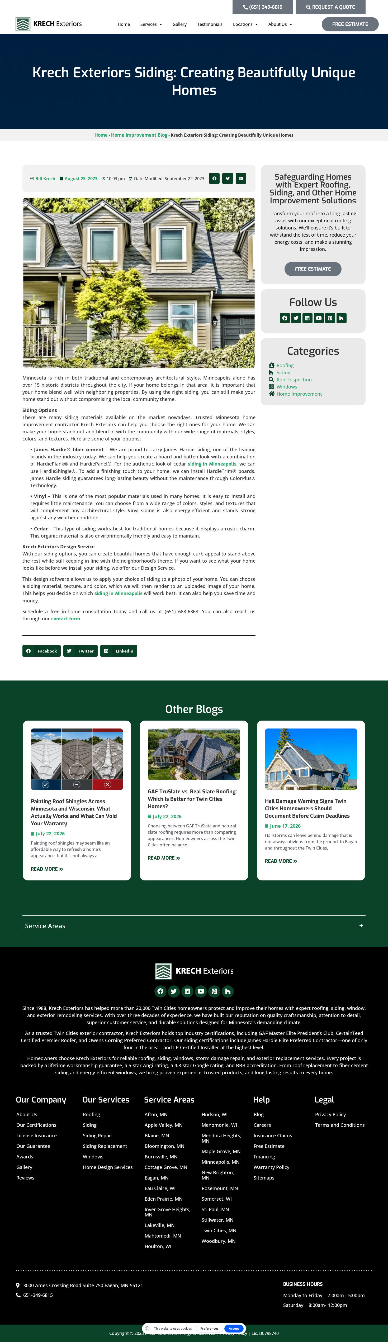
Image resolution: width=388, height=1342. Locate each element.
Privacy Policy (330, 1114)
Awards (24, 1156)
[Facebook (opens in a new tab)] (285, 318)
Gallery (180, 24)
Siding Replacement (105, 1146)
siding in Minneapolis (212, 464)
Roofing (91, 1114)
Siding (90, 1125)
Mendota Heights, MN (222, 1138)
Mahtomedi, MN (163, 1236)
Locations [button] (243, 24)
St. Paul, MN (215, 1209)
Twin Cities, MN (219, 1230)
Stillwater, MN (218, 1220)
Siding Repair (97, 1135)
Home (124, 24)
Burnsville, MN (161, 1156)
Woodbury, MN (219, 1241)
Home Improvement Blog (139, 135)
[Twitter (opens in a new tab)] (296, 318)
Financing (264, 1156)
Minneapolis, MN (221, 1162)
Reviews (25, 1178)
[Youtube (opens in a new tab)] (319, 318)
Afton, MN (156, 1114)
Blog (259, 1114)
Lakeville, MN (160, 1225)
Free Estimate (269, 1146)
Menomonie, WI (219, 1125)
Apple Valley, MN (164, 1125)
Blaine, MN (157, 1135)
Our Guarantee (33, 1146)
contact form (65, 619)
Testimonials (210, 24)
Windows (93, 1156)
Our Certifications (36, 1125)
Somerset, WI (217, 1199)
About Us (26, 1114)
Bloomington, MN (164, 1146)
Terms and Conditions (340, 1125)
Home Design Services (108, 1167)
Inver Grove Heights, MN (168, 1212)
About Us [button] (277, 24)
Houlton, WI (158, 1246)
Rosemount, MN (220, 1188)
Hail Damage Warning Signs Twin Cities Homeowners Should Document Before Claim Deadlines (307, 808)
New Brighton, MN (218, 1175)
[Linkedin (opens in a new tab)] (307, 318)
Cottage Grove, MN (166, 1167)
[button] (214, 178)
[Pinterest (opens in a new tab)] (330, 318)
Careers (262, 1125)
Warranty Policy (271, 1167)
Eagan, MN (157, 1178)
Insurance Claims (273, 1135)
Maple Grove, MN (221, 1151)
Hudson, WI (215, 1114)
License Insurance (36, 1135)
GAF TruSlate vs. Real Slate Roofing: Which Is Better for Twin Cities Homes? (192, 799)
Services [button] (148, 24)
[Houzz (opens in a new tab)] (342, 318)
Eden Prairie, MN (164, 1199)
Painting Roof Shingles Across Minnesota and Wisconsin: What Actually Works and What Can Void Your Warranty (74, 812)
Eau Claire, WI (160, 1188)
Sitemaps (264, 1178)
